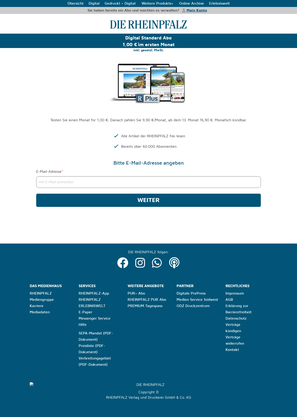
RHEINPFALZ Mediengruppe (42, 297)
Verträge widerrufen (235, 340)
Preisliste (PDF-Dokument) (92, 349)
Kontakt (232, 350)
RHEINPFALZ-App (94, 293)
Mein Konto (197, 10)
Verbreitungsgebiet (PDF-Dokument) (95, 361)
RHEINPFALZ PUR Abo (147, 300)
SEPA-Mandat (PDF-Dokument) (96, 336)
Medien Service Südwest (197, 300)
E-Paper (85, 312)
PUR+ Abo (136, 293)
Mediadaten (40, 312)
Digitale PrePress (191, 293)
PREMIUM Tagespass (145, 306)
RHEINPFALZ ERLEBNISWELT (92, 303)
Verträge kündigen (233, 328)
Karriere (36, 306)
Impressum (235, 293)
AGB (229, 300)
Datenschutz (236, 318)
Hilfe (83, 325)
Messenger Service (94, 318)
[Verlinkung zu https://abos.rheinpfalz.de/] (148, 24)
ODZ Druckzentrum (193, 306)
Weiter (148, 200)
